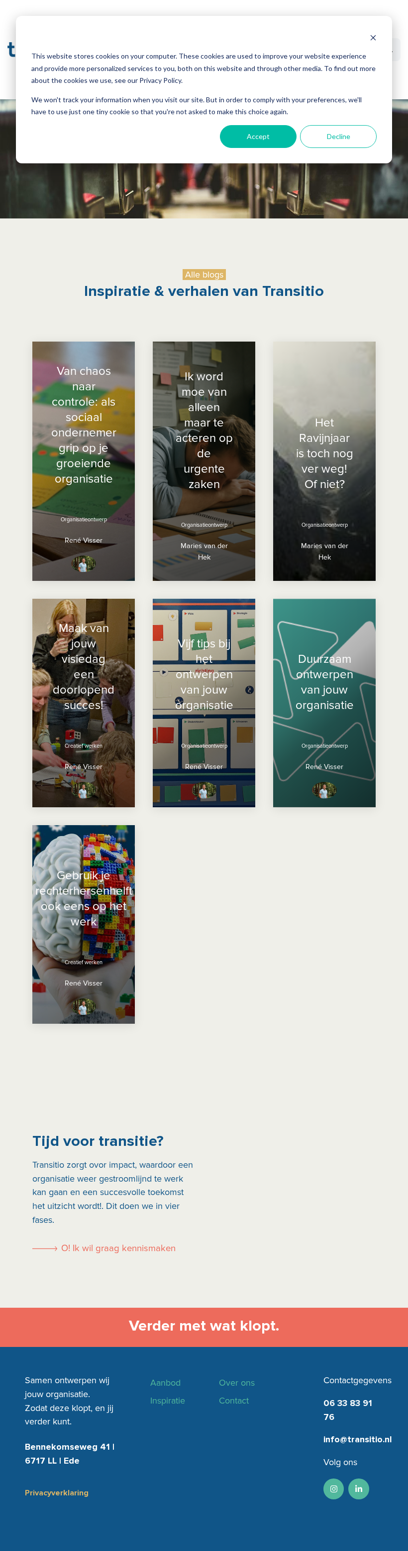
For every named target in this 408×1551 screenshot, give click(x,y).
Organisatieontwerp (84, 519)
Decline (338, 136)
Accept (258, 136)
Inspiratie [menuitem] (167, 1400)
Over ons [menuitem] (237, 1382)
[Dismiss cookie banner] (373, 37)
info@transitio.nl (357, 1439)
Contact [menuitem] (234, 1400)
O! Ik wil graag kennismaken (118, 1248)
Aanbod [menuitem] (165, 1382)
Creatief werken (83, 746)
